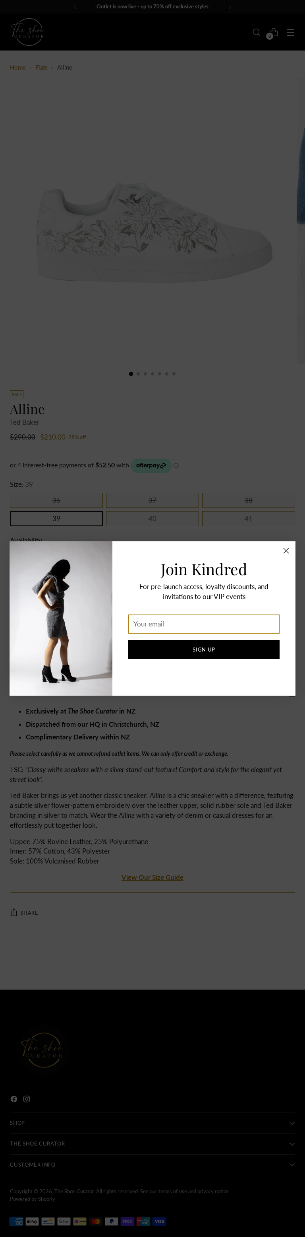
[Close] (286, 551)
